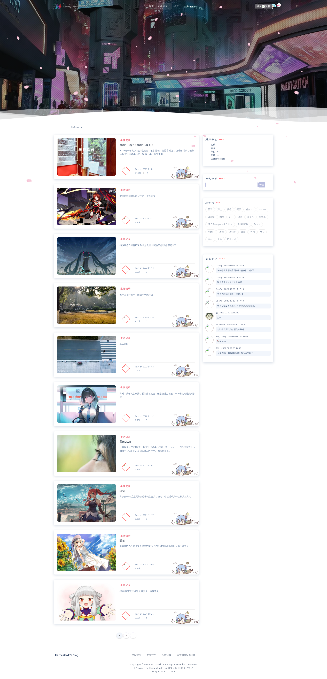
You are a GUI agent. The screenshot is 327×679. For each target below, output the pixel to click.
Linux (221, 231)
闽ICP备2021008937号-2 (179, 668)
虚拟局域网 (242, 224)
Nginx (210, 231)
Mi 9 (262, 231)
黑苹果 (262, 217)
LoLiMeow (191, 664)
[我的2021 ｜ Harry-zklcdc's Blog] (86, 453)
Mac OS (262, 209)
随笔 (122, 491)
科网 (252, 231)
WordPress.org (218, 158)
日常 (210, 209)
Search (190, 6)
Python (257, 224)
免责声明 (151, 654)
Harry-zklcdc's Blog (161, 664)
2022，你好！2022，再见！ (137, 145)
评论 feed (215, 155)
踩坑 (219, 209)
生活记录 (125, 140)
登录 (259, 6)
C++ (231, 217)
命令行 (250, 217)
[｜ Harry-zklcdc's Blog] (86, 206)
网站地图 (136, 654)
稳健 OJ (249, 209)
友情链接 (166, 654)
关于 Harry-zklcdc (186, 654)
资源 (243, 231)
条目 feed (215, 151)
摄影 (239, 209)
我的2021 (125, 441)
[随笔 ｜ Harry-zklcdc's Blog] (86, 503)
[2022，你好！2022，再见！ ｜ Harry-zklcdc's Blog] (86, 157)
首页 (151, 6)
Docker (232, 231)
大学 (219, 239)
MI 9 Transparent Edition (220, 224)
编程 (222, 217)
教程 (229, 209)
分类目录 (163, 6)
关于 (176, 6)
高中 (210, 239)
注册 (267, 6)
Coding (211, 217)
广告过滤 (231, 239)
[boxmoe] (71, 6)
